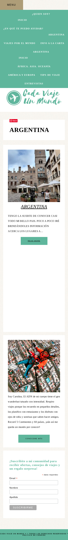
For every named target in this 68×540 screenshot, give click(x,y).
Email (13, 478)
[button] (41, 20)
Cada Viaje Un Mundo (34, 98)
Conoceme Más (34, 438)
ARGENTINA (34, 206)
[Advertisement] (34, 293)
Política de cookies (34, 535)
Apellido (13, 497)
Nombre (13, 487)
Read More (34, 241)
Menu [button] (11, 4)
